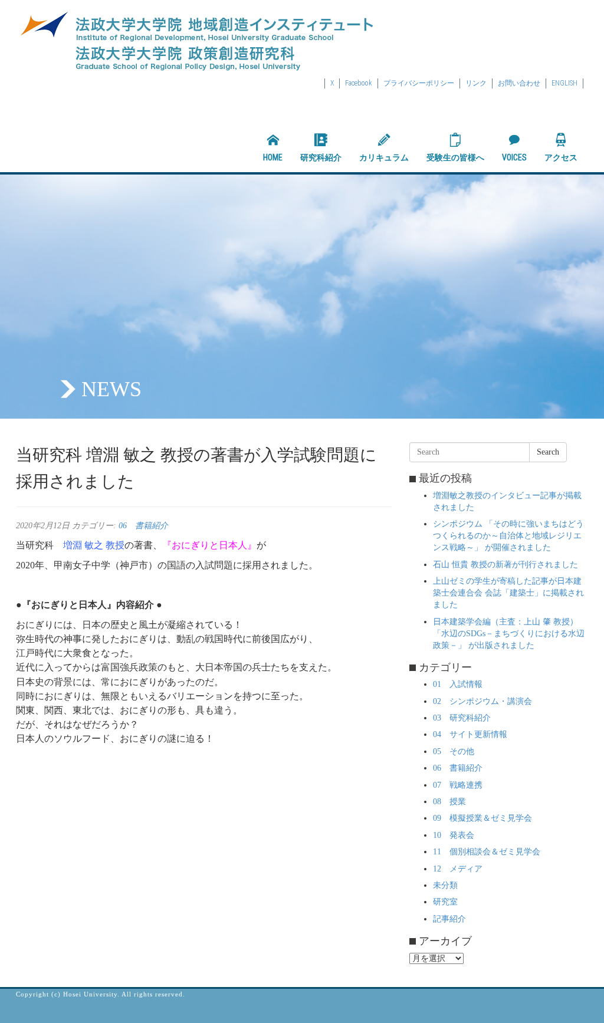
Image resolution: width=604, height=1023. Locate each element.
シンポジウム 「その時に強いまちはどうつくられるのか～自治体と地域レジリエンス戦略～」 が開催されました (508, 535)
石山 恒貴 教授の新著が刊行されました (505, 564)
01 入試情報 (457, 684)
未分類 (445, 885)
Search (548, 452)
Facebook (358, 83)
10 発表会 (453, 835)
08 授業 (449, 801)
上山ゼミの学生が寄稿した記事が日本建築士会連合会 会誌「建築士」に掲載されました (508, 593)
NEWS (111, 389)
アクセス (560, 157)
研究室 (445, 901)
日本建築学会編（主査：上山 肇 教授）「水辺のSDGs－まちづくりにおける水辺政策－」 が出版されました (509, 633)
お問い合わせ (519, 83)
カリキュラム (384, 157)
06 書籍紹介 (143, 525)
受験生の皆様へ (455, 157)
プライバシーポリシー (418, 83)
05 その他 (453, 751)
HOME (273, 157)
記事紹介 (449, 919)
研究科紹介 (321, 157)
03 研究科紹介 (462, 717)
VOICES (514, 157)
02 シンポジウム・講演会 (482, 701)
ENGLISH (564, 83)
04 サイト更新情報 (470, 734)
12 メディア (457, 868)
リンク (476, 83)
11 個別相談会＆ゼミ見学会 (486, 851)
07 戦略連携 (457, 785)
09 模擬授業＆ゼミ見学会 (482, 818)
